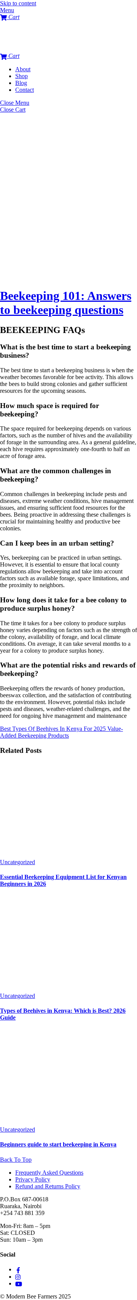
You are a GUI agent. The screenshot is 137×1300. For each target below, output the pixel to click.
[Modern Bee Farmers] (15, 49)
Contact (24, 89)
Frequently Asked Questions (49, 1172)
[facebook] (18, 1269)
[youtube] (18, 1283)
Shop (21, 76)
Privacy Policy (32, 1179)
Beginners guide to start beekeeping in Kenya (58, 1144)
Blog (21, 83)
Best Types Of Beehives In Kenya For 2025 (53, 728)
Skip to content (18, 3)
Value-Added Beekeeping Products (61, 732)
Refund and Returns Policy (47, 1186)
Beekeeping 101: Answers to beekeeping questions (65, 303)
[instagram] (18, 1276)
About (22, 69)
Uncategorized (17, 862)
